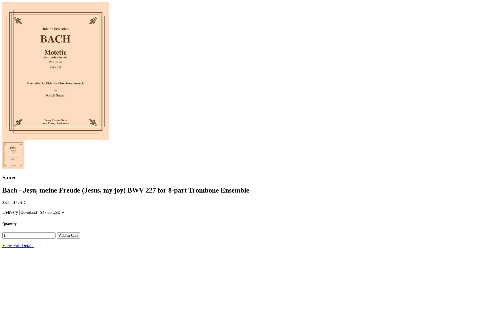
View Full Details (18, 245)
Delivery (10, 212)
